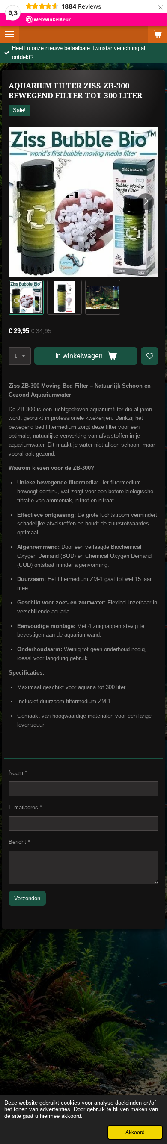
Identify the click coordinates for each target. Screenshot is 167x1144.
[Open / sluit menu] (9, 34)
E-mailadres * (25, 807)
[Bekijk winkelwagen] (157, 34)
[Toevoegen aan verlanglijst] (149, 356)
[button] (26, 297)
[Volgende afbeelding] (145, 201)
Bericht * (19, 842)
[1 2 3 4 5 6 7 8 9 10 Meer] (20, 356)
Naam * (18, 773)
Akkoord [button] (135, 1132)
